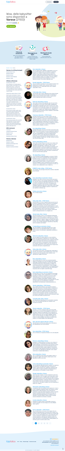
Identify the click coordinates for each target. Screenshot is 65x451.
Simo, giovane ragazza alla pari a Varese (43, 321)
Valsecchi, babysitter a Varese (40, 235)
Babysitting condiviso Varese (11, 136)
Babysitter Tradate (9, 78)
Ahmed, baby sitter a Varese (40, 214)
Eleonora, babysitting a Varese (40, 341)
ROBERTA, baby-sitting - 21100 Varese (42, 168)
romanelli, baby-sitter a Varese (40, 298)
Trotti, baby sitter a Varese (39, 92)
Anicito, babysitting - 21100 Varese (41, 285)
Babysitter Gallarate (9, 73)
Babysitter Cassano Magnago (11, 76)
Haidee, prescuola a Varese (39, 191)
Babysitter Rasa (9, 140)
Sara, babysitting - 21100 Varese (41, 331)
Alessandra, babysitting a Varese (41, 386)
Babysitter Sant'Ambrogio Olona (12, 143)
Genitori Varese (9, 134)
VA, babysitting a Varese (39, 155)
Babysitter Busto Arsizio (10, 71)
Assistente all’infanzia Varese (11, 131)
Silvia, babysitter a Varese (39, 354)
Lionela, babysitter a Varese (40, 400)
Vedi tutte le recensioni (55, 445)
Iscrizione (56, 1)
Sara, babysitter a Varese (39, 69)
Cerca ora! (12, 26)
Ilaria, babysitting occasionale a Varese (42, 272)
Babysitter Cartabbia (10, 142)
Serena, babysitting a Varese (40, 141)
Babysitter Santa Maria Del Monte (12, 146)
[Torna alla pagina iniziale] (11, 2)
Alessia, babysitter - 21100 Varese (41, 308)
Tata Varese (8, 129)
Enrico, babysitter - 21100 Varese (41, 409)
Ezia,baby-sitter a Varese (10, 82)
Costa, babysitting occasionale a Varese (43, 363)
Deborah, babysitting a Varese (40, 101)
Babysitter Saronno (9, 75)
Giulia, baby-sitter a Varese (39, 249)
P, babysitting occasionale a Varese (42, 226)
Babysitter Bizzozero (10, 145)
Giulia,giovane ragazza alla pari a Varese (13, 93)
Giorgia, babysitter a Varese (40, 373)
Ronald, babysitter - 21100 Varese (41, 82)
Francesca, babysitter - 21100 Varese (42, 115)
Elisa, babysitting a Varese (39, 258)
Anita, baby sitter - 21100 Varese (41, 200)
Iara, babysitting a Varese (39, 128)
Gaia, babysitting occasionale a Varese (42, 178)
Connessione (49, 1)
